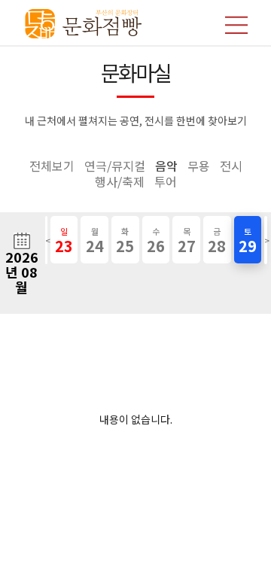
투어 (165, 181)
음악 (166, 166)
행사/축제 (120, 181)
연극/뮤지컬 (114, 166)
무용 (198, 166)
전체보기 (52, 166)
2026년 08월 (21, 272)
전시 (231, 166)
